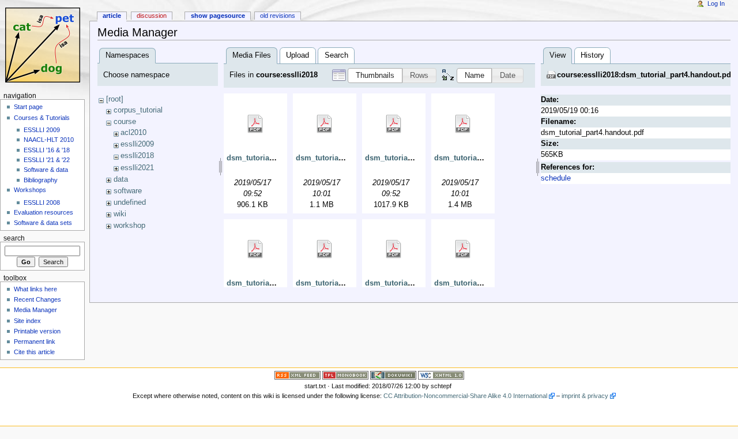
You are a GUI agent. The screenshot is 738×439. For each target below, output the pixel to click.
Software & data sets (43, 222)
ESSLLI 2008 (42, 202)
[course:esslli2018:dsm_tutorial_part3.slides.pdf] (324, 249)
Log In (716, 3)
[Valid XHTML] (441, 374)
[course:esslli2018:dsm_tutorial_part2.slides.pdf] (463, 124)
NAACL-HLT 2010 (49, 139)
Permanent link (34, 341)
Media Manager (35, 309)
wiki (120, 214)
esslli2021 (137, 168)
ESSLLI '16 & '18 (47, 150)
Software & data (46, 169)
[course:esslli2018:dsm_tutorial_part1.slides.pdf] (324, 124)
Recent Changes (37, 299)
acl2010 (133, 133)
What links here (35, 289)
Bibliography (41, 180)
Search (336, 55)
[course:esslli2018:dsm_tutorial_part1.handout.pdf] (255, 124)
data (121, 179)
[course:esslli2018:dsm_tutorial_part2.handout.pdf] (394, 124)
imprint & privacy (585, 395)
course (125, 122)
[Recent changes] (297, 374)
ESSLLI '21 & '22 (47, 159)
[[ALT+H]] (44, 44)
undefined (130, 202)
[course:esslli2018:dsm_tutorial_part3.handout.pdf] (255, 249)
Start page (28, 106)
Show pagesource (218, 15)
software (128, 191)
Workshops (30, 189)
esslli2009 (137, 144)
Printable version (37, 331)
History (592, 55)
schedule (556, 178)
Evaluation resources (43, 212)
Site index (27, 320)
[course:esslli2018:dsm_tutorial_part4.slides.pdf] (463, 249)
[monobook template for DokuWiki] (345, 374)
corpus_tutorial (138, 110)
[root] (114, 99)
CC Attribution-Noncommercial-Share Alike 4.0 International (465, 395)
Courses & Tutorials (42, 117)
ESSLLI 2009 (42, 129)
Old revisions (277, 15)
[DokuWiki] (393, 374)
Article (112, 15)
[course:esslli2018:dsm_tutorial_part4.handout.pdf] (394, 249)
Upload (297, 55)
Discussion (152, 15)
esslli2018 (137, 156)
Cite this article (34, 351)
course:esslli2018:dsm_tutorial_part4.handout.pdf (645, 75)
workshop (129, 226)
